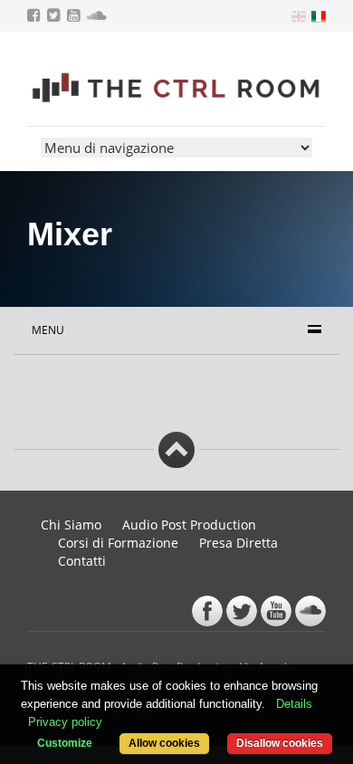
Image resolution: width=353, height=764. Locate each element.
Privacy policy (65, 722)
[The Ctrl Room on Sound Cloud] (98, 16)
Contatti (82, 560)
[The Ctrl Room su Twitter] (241, 611)
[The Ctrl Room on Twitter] (55, 16)
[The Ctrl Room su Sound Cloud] (310, 611)
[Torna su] (176, 450)
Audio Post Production (189, 524)
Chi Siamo (71, 524)
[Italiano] (317, 15)
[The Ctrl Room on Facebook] (35, 16)
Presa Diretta (238, 542)
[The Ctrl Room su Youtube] (276, 611)
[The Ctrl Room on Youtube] (75, 16)
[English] (297, 15)
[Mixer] (176, 89)
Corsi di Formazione (118, 542)
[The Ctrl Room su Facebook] (207, 611)
